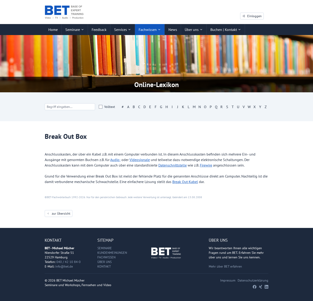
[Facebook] (254, 287)
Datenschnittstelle (172, 165)
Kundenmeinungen (112, 253)
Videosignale (139, 159)
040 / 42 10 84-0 (68, 262)
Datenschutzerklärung (253, 280)
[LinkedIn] (266, 287)
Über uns (104, 262)
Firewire (206, 165)
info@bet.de (64, 266)
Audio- (115, 159)
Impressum (227, 280)
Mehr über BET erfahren (225, 266)
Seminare (104, 248)
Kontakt (104, 266)
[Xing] (260, 287)
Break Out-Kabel (185, 181)
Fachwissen (106, 257)
